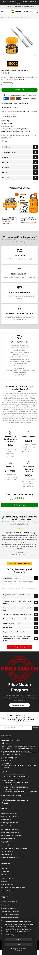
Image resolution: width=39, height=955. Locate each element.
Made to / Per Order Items (19, 359)
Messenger (18, 796)
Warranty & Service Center (10, 911)
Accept (18, 939)
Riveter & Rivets (25, 131)
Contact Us (5, 872)
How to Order (5, 905)
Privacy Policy (9, 935)
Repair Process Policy (19, 364)
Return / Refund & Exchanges (19, 361)
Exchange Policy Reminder (19, 357)
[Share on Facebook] (2, 141)
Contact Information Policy (10, 858)
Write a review (19, 505)
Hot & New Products (7, 131)
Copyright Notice (7, 885)
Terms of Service (19, 373)
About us (4, 869)
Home (3, 17)
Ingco (9, 121)
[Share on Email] (6, 141)
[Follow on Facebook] (2, 803)
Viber (12, 796)
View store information (10, 117)
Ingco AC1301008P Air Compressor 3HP (9, 218)
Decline (18, 944)
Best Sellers (13, 129)
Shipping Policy (19, 366)
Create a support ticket (9, 902)
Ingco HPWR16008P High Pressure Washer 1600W (28, 219)
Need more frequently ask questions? (20, 647)
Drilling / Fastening (23, 129)
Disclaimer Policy (19, 355)
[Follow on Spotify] (7, 803)
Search (35, 727)
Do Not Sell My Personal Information (13, 888)
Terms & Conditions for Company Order (19, 370)
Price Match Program (18, 705)
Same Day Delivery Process (10, 914)
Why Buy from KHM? (8, 878)
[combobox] (18, 728)
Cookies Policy (19, 350)
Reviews (4, 881)
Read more (22, 79)
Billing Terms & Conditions (19, 348)
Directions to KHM (7, 875)
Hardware (8, 123)
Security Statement (7, 891)
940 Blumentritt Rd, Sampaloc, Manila (23, 6)
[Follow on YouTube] (5, 803)
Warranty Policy (19, 375)
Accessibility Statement (19, 345)
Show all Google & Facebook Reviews (19, 563)
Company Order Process (19, 352)
